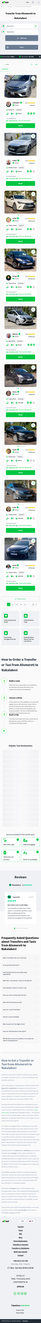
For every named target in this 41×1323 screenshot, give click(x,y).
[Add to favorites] (33, 78)
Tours (20, 1230)
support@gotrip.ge (20, 1282)
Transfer (9, 6)
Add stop (23, 38)
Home (2, 6)
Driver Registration (20, 1241)
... (29, 604)
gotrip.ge (20, 1286)
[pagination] (5, 604)
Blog (20, 1237)
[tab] (20, 958)
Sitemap (25, 1321)
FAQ (20, 1234)
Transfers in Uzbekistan (20, 1248)
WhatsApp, (15, 1264)
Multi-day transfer (20, 1252)
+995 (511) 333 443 (20, 1261)
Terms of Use (20, 1310)
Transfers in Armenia (20, 1245)
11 (33, 604)
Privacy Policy (20, 1313)
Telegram (26, 1264)
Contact (20, 1255)
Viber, (21, 1264)
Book (20, 125)
